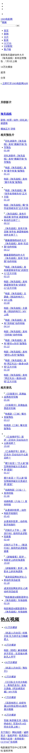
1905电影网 (6, 19)
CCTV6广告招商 (9, 742)
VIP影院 (8, 46)
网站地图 (17, 732)
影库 (6, 40)
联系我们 (23, 735)
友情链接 (19, 738)
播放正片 (5, 128)
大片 (6, 37)
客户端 (7, 49)
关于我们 (5, 732)
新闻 (6, 33)
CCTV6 (7, 43)
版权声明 (12, 735)
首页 (6, 30)
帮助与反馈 (6, 738)
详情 (13, 128)
